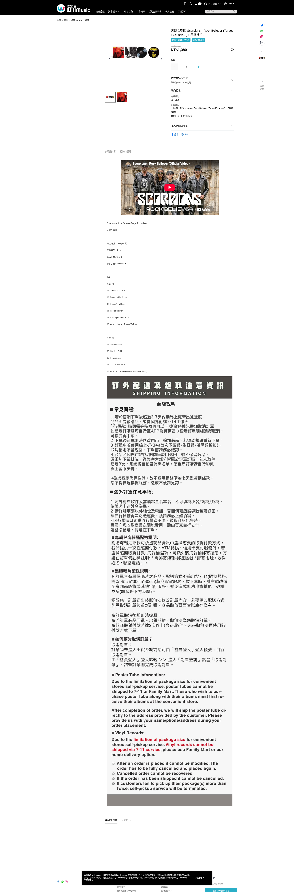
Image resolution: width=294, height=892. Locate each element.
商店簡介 (121, 887)
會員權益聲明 (166, 891)
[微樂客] (74, 8)
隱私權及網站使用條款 (126, 891)
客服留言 (164, 887)
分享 (176, 134)
